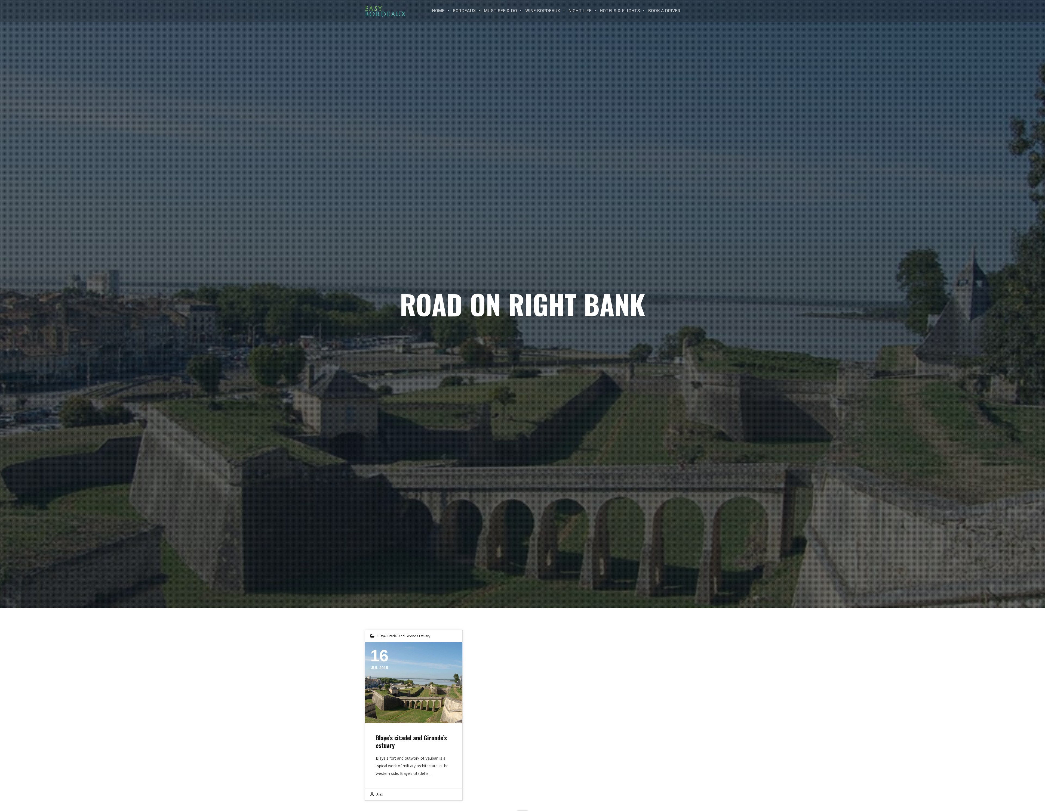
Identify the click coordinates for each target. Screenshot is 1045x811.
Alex (379, 794)
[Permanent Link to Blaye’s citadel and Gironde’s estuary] (413, 682)
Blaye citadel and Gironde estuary (403, 636)
